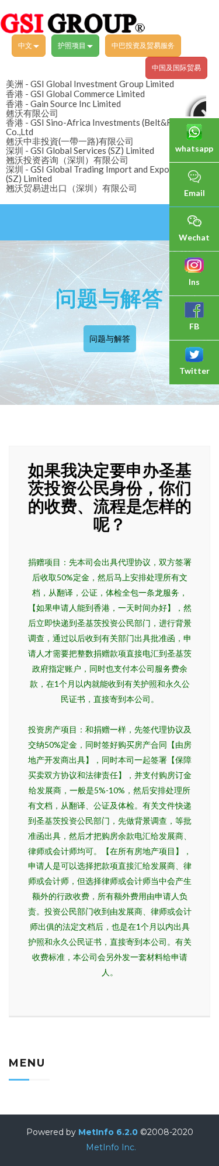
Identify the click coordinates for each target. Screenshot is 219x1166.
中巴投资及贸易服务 (143, 45)
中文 (25, 45)
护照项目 (72, 45)
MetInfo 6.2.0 (108, 1132)
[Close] (195, 105)
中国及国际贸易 (176, 67)
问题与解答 (109, 338)
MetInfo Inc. (111, 1147)
